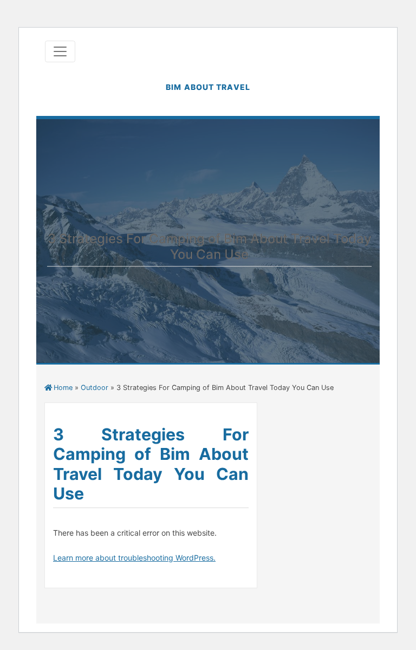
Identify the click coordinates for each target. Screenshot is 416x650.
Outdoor (94, 388)
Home (63, 388)
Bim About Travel (208, 87)
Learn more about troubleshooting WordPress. (134, 557)
